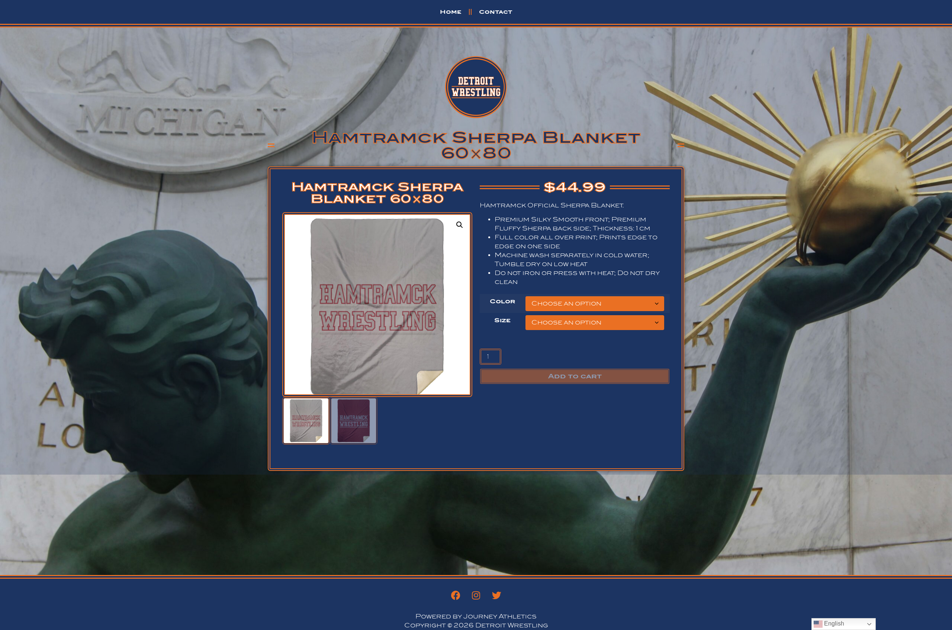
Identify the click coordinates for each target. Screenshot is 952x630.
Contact (495, 12)
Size (502, 320)
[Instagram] (476, 595)
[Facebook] (455, 595)
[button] (459, 225)
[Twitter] (496, 595)
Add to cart (575, 376)
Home (450, 12)
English (833, 623)
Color (502, 301)
